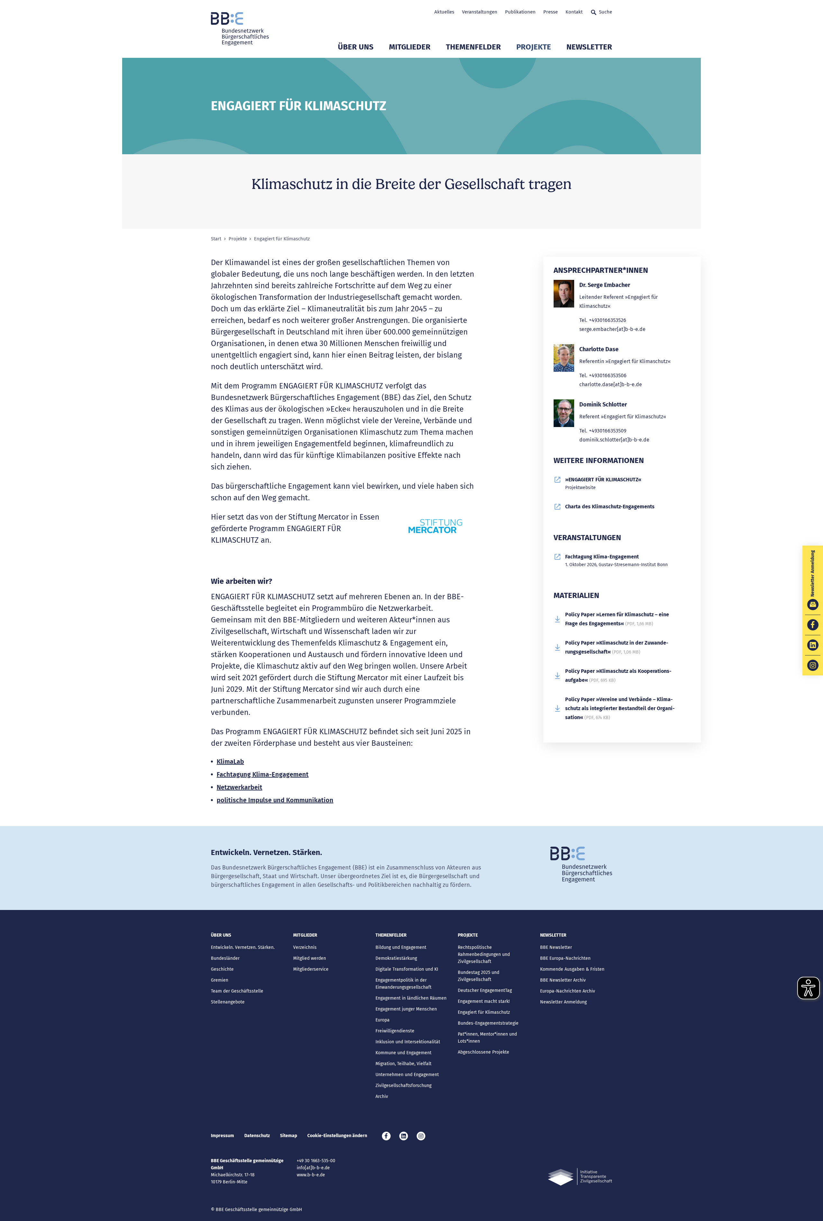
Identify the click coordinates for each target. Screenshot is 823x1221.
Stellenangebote (228, 1002)
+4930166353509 (607, 431)
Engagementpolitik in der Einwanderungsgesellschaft (403, 983)
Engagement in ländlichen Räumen (411, 998)
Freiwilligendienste (394, 1031)
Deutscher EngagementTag (485, 990)
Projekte (533, 46)
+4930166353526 (607, 320)
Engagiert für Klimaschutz (484, 1012)
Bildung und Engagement (400, 947)
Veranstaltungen (479, 12)
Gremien (219, 980)
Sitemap (288, 1135)
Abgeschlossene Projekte (483, 1052)
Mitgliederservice (311, 969)
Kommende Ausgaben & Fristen (572, 969)
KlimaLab (230, 761)
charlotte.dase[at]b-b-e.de (610, 384)
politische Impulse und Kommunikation (275, 800)
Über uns (356, 46)
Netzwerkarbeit (239, 787)
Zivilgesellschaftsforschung (403, 1085)
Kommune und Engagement (403, 1053)
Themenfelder (473, 46)
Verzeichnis (305, 947)
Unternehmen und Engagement (407, 1074)
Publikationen (520, 12)
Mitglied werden (309, 958)
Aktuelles (444, 12)
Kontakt (574, 12)
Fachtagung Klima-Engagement (263, 774)
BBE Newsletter (556, 947)
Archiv (381, 1096)
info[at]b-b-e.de (313, 1168)
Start (216, 238)
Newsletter (589, 46)
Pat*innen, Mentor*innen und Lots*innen (487, 1037)
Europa (382, 1020)
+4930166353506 (608, 375)
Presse (550, 12)
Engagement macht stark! (484, 1001)
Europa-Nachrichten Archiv (567, 991)
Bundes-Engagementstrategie (488, 1023)
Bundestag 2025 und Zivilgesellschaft (478, 976)
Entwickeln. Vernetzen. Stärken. (243, 947)
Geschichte (222, 969)
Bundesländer (225, 958)
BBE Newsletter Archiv (563, 980)
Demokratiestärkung (396, 958)
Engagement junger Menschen (406, 1009)
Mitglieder (409, 46)
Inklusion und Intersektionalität (407, 1042)
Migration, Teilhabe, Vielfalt (403, 1063)
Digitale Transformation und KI (406, 969)
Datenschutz (257, 1135)
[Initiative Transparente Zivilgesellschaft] (580, 1177)
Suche (605, 12)
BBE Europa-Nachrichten (565, 958)
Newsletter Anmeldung (563, 1002)
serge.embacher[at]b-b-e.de (612, 329)
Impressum (222, 1135)
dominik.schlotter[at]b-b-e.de (614, 440)
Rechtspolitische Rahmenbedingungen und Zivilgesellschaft (484, 954)
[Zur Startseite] (240, 29)
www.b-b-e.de (311, 1175)
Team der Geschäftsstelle (237, 991)
